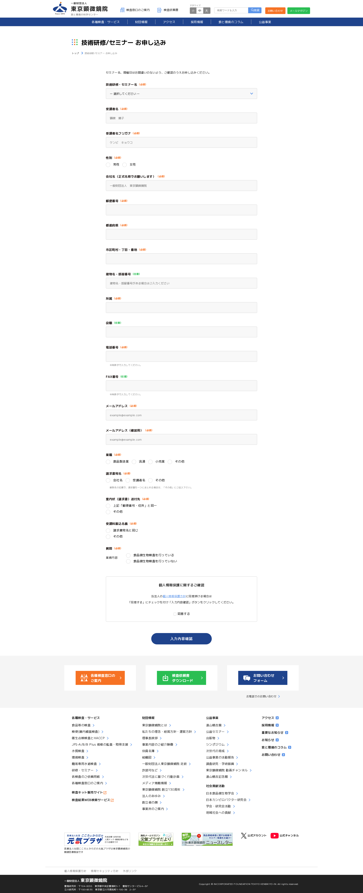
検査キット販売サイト (87, 792)
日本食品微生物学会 (220, 793)
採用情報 (197, 21)
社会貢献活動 (215, 785)
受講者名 (112, 109)
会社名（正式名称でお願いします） (131, 176)
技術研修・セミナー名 (121, 84)
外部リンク (130, 871)
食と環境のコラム (231, 21)
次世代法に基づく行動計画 (161, 776)
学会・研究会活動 (218, 806)
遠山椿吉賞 (214, 725)
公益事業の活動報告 (220, 757)
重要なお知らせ (273, 732)
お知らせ (268, 739)
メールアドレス (117, 406)
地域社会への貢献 (218, 812)
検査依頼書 (171, 10)
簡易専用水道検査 (84, 763)
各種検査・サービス (86, 717)
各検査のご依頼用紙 (86, 776)
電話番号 (112, 347)
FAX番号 (112, 376)
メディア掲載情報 (154, 783)
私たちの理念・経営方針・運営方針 (167, 731)
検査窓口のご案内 (138, 10)
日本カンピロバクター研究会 (226, 799)
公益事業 (265, 21)
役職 (109, 322)
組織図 (147, 757)
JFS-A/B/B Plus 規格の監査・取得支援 (100, 744)
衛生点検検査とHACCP (88, 738)
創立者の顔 (150, 802)
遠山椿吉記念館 (217, 776)
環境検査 (78, 757)
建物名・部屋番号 (118, 274)
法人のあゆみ (151, 795)
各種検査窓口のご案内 (87, 783)
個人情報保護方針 (174, 596)
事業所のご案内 (153, 808)
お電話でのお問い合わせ (261, 696)
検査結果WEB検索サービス (91, 799)
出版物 (211, 738)
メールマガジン (299, 10)
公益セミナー (215, 731)
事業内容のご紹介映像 (157, 744)
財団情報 (141, 21)
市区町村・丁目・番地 (121, 249)
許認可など (150, 770)
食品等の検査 (81, 725)
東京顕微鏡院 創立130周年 (161, 789)
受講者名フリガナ (118, 133)
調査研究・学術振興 (220, 763)
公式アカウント (257, 835)
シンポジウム (215, 744)
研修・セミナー (83, 770)
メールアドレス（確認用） (124, 430)
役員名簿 (148, 750)
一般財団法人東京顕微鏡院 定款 (164, 763)
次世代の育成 (215, 750)
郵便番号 (112, 200)
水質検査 (78, 750)
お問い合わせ (275, 10)
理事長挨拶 (150, 738)
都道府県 (112, 225)
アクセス (169, 21)
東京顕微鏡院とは (154, 725)
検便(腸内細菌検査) (85, 731)
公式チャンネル (289, 835)
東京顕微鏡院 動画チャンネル (227, 770)
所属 (109, 298)
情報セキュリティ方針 (104, 871)
